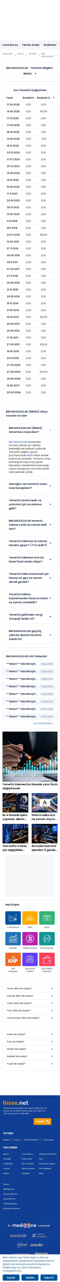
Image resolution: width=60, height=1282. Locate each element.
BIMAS (30, 455)
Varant (6, 1168)
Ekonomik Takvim (30, 970)
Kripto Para (27, 1158)
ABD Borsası (8, 1189)
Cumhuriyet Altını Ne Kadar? (23, 1018)
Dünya (6, 1184)
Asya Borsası (9, 1198)
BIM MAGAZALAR (18, 442)
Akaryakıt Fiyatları (11, 1208)
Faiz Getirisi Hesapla (47, 970)
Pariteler (26, 1173)
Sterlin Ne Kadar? (16, 1049)
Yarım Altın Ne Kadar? (19, 1003)
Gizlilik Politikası (31, 1139)
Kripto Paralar (30, 948)
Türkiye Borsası (10, 1203)
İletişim (6, 1139)
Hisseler (13, 948)
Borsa (6, 1154)
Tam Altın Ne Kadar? (18, 1010)
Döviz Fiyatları (28, 1168)
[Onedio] (38, 1245)
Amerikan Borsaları (48, 1154)
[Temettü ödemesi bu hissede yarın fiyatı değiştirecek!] (30, 757)
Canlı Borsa (13, 927)
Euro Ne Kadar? (15, 1041)
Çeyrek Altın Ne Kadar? (20, 996)
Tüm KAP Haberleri (42, 723)
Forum (17, 1139)
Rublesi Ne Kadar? (17, 1056)
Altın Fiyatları (28, 1163)
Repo (41, 1173)
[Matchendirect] (40, 1236)
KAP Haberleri (13, 970)
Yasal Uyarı (48, 1139)
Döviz (47, 927)
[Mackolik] (20, 1236)
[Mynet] (22, 1245)
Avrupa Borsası (10, 1194)
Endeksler (7, 1163)
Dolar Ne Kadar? (16, 1034)
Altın (30, 927)
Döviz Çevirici (47, 948)
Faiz (41, 1158)
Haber (6, 1173)
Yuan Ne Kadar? (16, 1063)
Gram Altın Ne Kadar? (19, 988)
